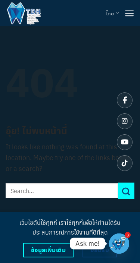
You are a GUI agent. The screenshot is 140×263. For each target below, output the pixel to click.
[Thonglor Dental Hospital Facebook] (125, 100)
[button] (129, 13)
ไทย (110, 13)
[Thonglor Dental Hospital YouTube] (125, 142)
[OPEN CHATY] (119, 243)
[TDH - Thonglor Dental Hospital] (24, 13)
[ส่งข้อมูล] (126, 191)
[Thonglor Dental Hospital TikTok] (125, 163)
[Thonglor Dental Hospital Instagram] (125, 121)
